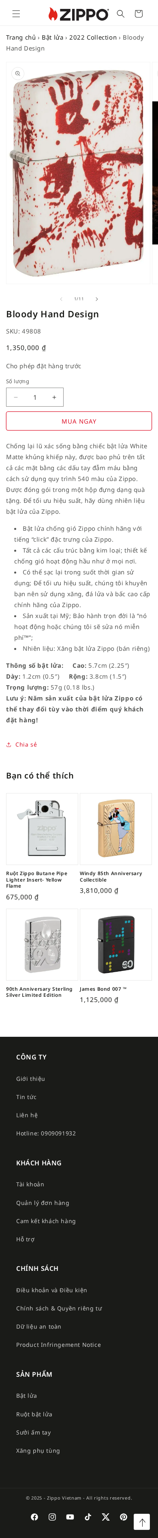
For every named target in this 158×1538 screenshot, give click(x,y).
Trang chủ (21, 37)
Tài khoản (30, 1184)
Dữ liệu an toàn (39, 1326)
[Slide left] (61, 299)
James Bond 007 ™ (103, 989)
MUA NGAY (79, 421)
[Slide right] (97, 299)
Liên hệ (27, 1115)
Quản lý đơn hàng (43, 1203)
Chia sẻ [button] (26, 744)
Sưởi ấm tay (33, 1432)
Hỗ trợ (25, 1239)
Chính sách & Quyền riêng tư (59, 1308)
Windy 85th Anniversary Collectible (111, 876)
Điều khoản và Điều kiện (52, 1290)
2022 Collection (93, 37)
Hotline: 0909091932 (46, 1133)
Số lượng (17, 381)
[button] (16, 14)
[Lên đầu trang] (142, 1522)
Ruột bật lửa (34, 1414)
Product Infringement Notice (58, 1344)
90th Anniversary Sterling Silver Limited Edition (39, 992)
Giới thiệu (30, 1078)
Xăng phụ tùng (38, 1450)
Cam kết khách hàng (46, 1221)
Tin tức (26, 1097)
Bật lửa (52, 37)
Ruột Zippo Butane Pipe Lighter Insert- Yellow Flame (36, 879)
